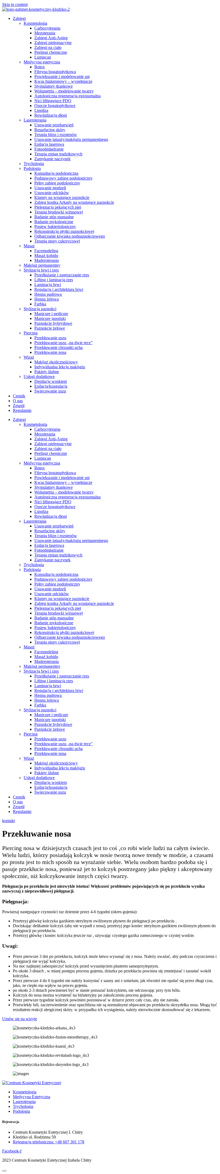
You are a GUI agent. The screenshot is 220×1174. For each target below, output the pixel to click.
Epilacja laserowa (49, 144)
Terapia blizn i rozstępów (55, 134)
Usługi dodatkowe (39, 376)
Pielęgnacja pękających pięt (57, 207)
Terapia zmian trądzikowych (58, 154)
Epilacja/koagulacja (50, 386)
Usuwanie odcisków (51, 192)
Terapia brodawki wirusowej (58, 212)
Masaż (29, 246)
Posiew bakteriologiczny (55, 226)
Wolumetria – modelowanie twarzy (64, 91)
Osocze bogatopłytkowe (54, 105)
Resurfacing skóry (49, 129)
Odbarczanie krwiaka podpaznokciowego (69, 236)
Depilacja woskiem (50, 381)
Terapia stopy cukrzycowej (57, 241)
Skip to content (15, 4)
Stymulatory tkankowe (53, 86)
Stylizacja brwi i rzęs (41, 270)
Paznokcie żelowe (49, 328)
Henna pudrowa (48, 294)
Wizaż (29, 357)
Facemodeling (46, 250)
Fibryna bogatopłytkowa (55, 71)
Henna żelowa (46, 299)
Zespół (18, 405)
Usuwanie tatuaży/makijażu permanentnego (71, 139)
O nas (18, 400)
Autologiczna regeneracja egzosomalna (67, 96)
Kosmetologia (35, 23)
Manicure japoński (50, 318)
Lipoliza (41, 110)
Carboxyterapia (47, 28)
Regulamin (22, 410)
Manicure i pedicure (51, 313)
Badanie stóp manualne (54, 217)
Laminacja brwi (47, 284)
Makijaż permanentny (42, 265)
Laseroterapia (35, 120)
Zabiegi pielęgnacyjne (53, 42)
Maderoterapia (46, 260)
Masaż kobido (46, 255)
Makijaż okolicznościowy (56, 362)
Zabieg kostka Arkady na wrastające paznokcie (74, 202)
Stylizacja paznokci (40, 308)
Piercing (31, 333)
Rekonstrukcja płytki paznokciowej (64, 231)
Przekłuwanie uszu (50, 338)
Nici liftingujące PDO (52, 100)
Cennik (19, 396)
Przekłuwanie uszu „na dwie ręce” (63, 342)
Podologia (32, 168)
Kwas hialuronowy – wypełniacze (63, 81)
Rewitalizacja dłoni (50, 115)
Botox (39, 67)
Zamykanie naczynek (52, 158)
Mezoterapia (44, 33)
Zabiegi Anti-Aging (51, 37)
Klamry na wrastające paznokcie (61, 197)
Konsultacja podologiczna (56, 173)
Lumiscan (42, 57)
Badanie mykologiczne (53, 221)
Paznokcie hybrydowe (53, 323)
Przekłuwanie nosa (50, 352)
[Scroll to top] (4, 1171)
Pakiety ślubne (46, 371)
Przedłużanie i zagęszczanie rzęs (61, 275)
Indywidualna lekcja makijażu (59, 367)
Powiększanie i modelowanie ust (62, 76)
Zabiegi (19, 18)
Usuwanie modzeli (50, 187)
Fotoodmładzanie (49, 149)
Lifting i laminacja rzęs (53, 279)
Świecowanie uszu (50, 391)
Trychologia (34, 163)
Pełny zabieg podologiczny (57, 183)
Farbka (40, 304)
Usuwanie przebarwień (54, 125)
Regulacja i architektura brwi (58, 289)
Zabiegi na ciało (47, 47)
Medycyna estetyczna (42, 62)
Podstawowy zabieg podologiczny (63, 178)
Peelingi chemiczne (50, 52)
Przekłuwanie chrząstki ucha (58, 347)
